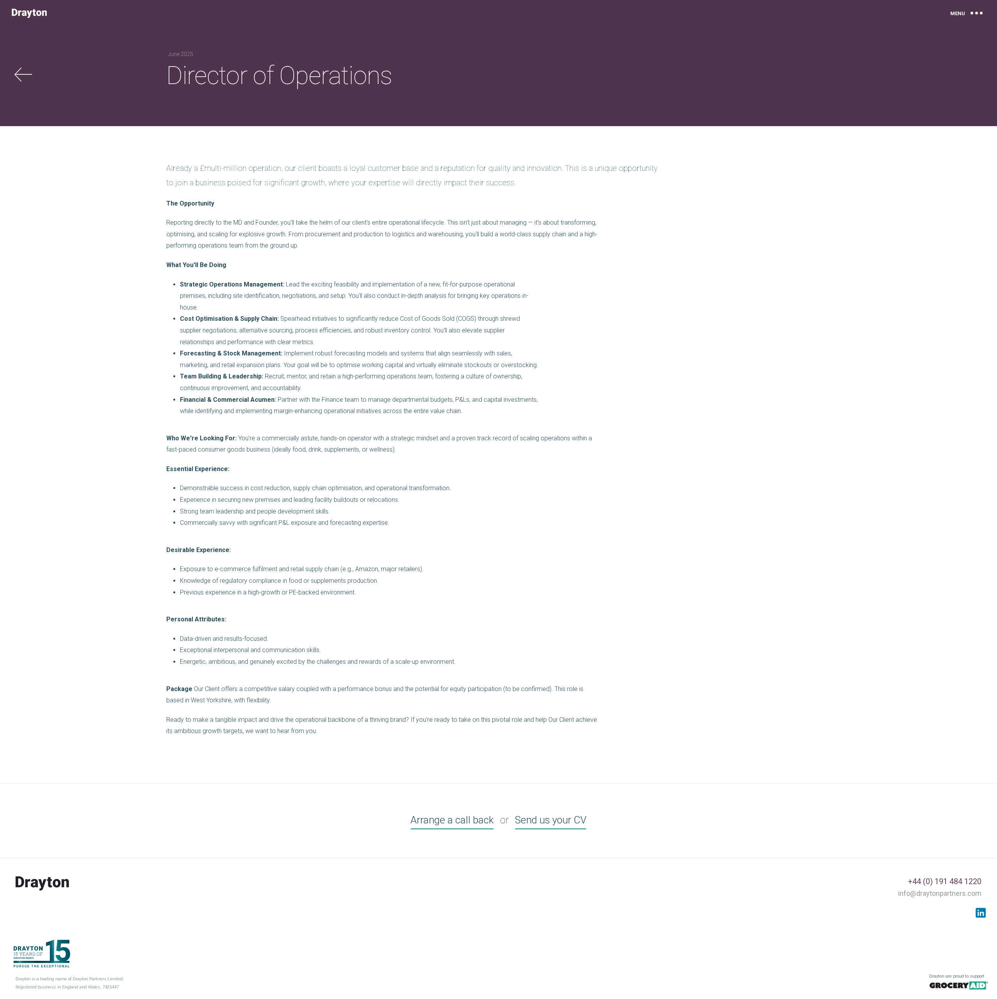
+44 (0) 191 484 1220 (944, 881)
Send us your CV (551, 820)
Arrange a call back (452, 820)
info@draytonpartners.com (939, 893)
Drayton (29, 13)
